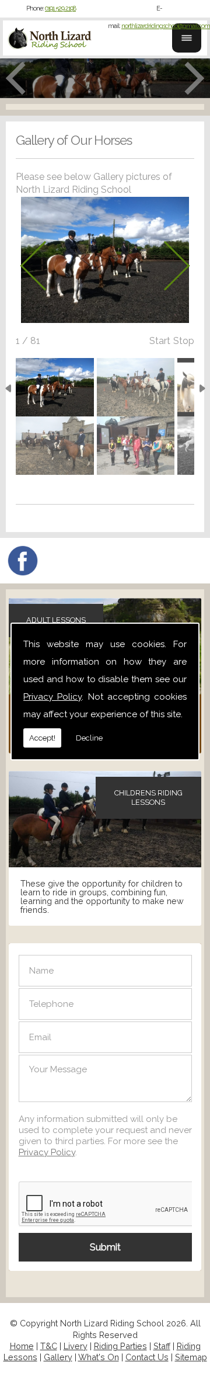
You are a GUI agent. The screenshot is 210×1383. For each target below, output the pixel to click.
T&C (48, 1346)
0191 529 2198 (60, 8)
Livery (76, 1346)
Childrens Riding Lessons (148, 797)
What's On (98, 1357)
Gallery (58, 1357)
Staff (161, 1346)
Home (22, 1346)
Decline (89, 738)
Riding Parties (120, 1346)
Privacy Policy (52, 697)
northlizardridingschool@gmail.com (165, 26)
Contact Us (147, 1357)
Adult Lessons (56, 620)
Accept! (42, 738)
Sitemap (191, 1357)
